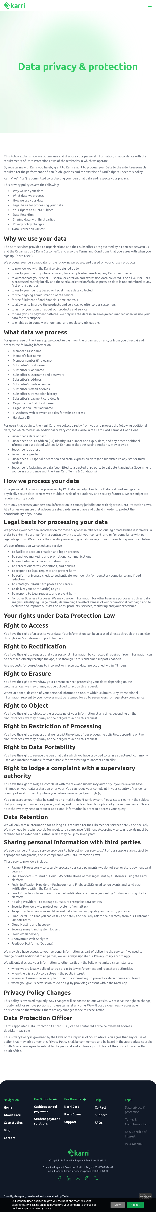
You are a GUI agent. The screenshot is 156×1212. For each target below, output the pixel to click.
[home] (14, 5)
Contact (100, 1107)
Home (8, 1107)
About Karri (12, 1115)
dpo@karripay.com (17, 1030)
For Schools (43, 1099)
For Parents (72, 1099)
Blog (7, 1130)
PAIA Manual (133, 1144)
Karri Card (71, 1106)
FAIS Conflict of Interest (135, 1134)
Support (70, 1122)
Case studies (13, 1122)
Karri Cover (72, 1114)
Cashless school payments (45, 1109)
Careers (9, 1138)
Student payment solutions (47, 1121)
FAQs (99, 1122)
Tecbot (66, 1196)
